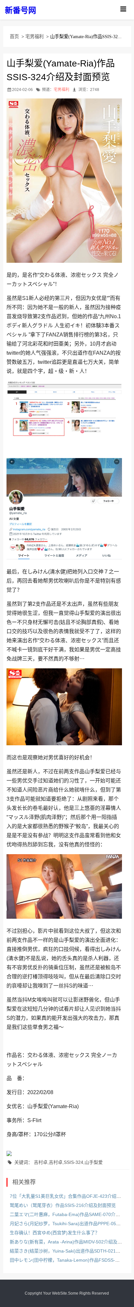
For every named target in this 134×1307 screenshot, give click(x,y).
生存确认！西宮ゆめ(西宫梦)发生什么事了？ (55, 1232)
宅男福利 (34, 36)
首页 (14, 36)
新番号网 (20, 10)
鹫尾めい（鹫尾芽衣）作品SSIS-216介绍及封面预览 (63, 1205)
